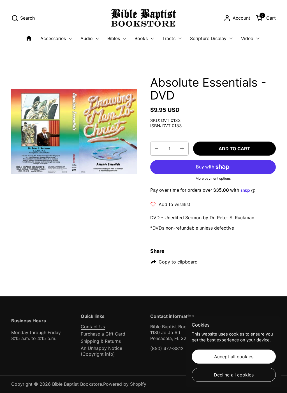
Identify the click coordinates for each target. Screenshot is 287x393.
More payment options (213, 178)
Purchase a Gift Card (103, 334)
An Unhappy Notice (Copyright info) (101, 351)
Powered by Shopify (124, 384)
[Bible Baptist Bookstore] (144, 18)
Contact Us (93, 326)
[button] (23, 18)
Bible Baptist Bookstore (77, 384)
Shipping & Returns (101, 341)
